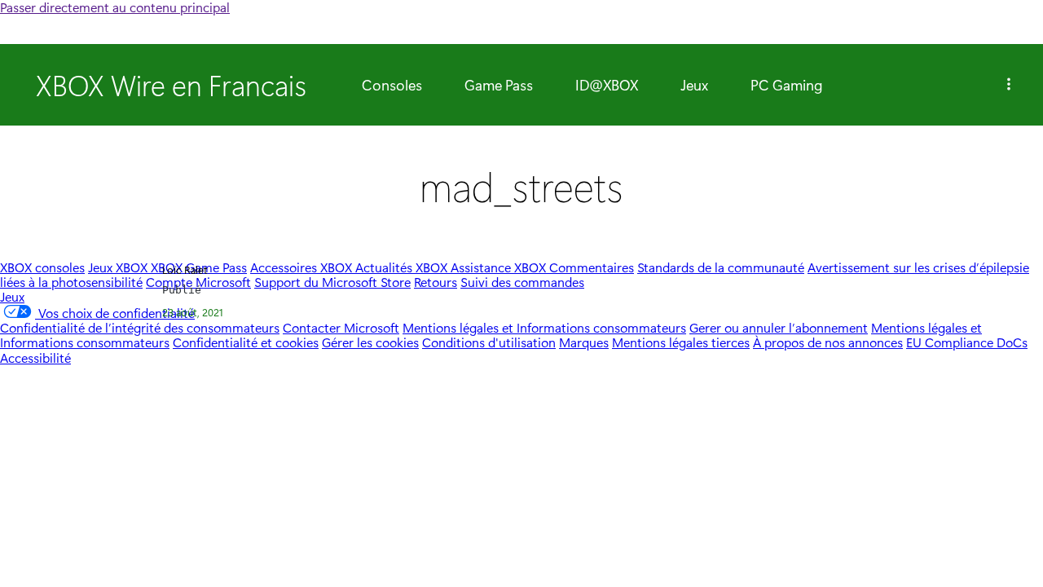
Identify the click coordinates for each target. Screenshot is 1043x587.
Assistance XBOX (500, 267)
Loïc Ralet (185, 269)
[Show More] (1009, 85)
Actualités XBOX (403, 267)
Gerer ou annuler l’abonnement (778, 327)
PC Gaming (786, 85)
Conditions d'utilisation (489, 342)
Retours (435, 281)
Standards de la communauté (720, 267)
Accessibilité (35, 357)
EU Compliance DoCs (967, 342)
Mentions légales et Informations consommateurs (544, 327)
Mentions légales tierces (681, 342)
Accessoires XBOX (302, 267)
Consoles (392, 85)
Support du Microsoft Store (332, 281)
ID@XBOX (606, 85)
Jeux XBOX (119, 267)
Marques (584, 342)
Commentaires (591, 267)
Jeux (694, 85)
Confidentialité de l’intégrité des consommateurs (139, 327)
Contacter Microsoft (341, 327)
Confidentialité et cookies (246, 342)
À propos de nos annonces (828, 342)
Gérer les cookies (370, 342)
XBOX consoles (42, 267)
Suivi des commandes (522, 281)
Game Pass (498, 85)
